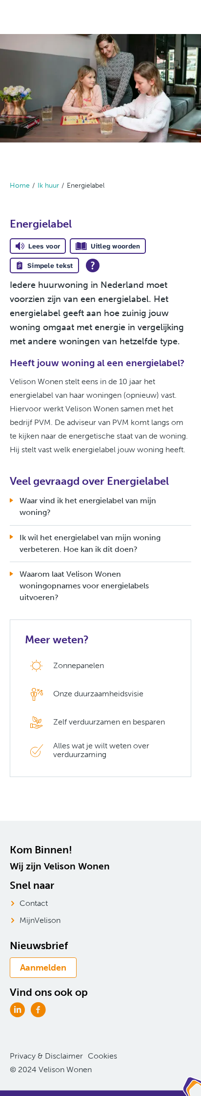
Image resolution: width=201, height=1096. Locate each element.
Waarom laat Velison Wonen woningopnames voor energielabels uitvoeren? (84, 585)
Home (20, 185)
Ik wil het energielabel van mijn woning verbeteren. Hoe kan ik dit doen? (90, 543)
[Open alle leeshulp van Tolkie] (93, 265)
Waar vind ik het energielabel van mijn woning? (88, 506)
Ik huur (48, 185)
